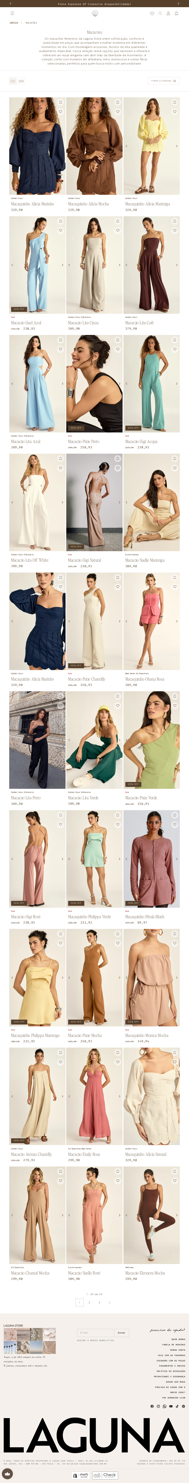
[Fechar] (133, 25)
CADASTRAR (128, 23)
